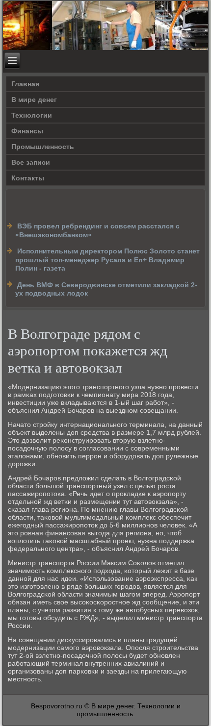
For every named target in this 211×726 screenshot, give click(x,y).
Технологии (31, 115)
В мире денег (34, 99)
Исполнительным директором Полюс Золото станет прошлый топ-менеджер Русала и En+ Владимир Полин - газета (107, 259)
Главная (25, 84)
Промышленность (42, 146)
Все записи (30, 162)
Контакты (27, 178)
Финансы (27, 131)
